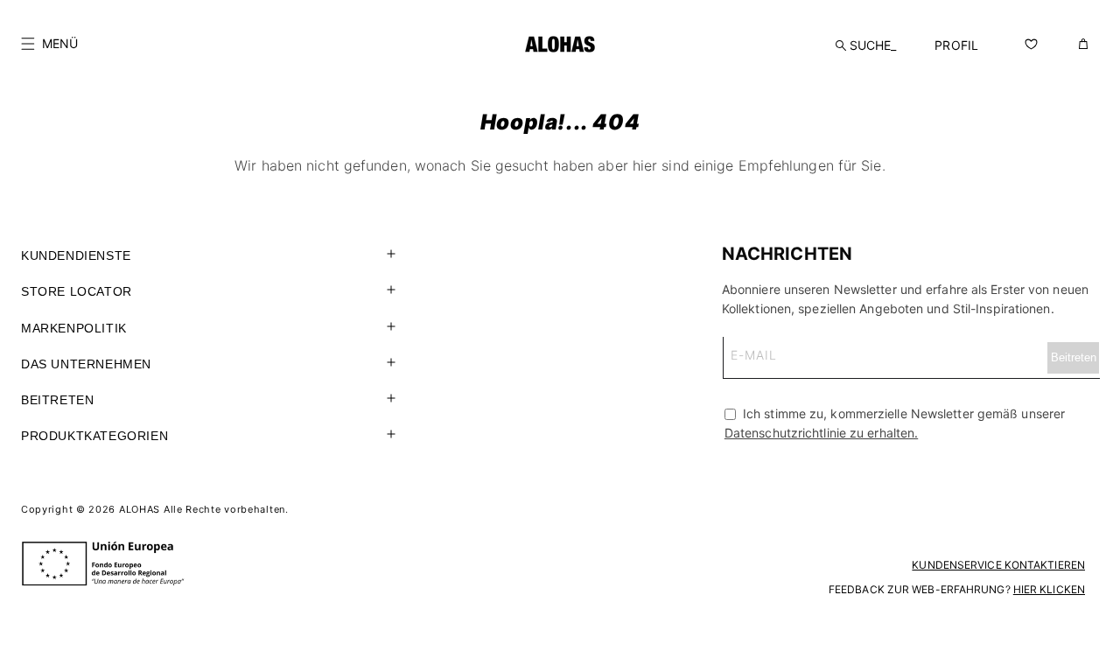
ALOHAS (139, 509)
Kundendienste (76, 255)
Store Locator (76, 291)
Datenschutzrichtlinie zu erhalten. (821, 432)
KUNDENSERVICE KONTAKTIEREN (998, 564)
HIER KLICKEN (1049, 589)
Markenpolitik (74, 328)
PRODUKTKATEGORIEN (94, 436)
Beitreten (57, 400)
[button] (49, 43)
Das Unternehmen (86, 364)
